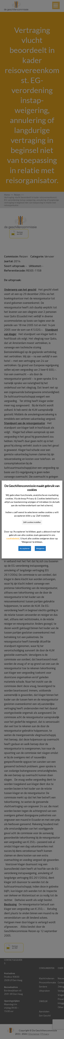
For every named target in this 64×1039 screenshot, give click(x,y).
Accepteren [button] (25, 548)
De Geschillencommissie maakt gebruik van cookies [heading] (32, 487)
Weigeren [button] (40, 548)
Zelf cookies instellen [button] (32, 522)
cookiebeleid (12, 538)
